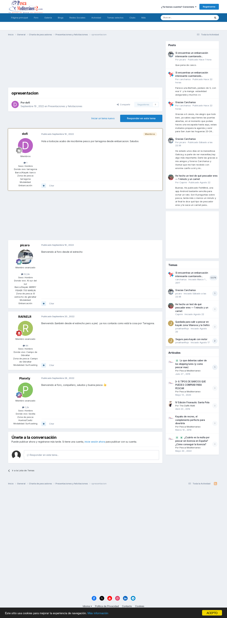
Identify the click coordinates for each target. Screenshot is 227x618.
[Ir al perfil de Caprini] (171, 177)
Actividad (96, 17)
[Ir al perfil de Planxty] (25, 390)
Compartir (124, 104)
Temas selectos (115, 17)
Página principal (19, 17)
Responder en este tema (141, 118)
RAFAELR (24, 316)
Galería (48, 17)
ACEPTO (212, 613)
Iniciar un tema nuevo (103, 118)
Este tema (202, 17)
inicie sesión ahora (95, 441)
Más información (98, 613)
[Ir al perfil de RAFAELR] (25, 328)
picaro (25, 245)
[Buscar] (215, 17)
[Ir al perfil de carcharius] (171, 74)
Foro (36, 17)
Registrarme (209, 6)
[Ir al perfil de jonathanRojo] (171, 323)
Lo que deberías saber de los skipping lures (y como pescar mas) (191, 364)
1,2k (26, 407)
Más (143, 17)
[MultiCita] (43, 185)
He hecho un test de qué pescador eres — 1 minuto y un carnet (191, 307)
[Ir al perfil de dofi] (15, 104)
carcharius (185, 79)
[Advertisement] (85, 64)
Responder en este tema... (44, 455)
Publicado (199, 59)
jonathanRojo (182, 328)
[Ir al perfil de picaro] (25, 256)
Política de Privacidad (107, 606)
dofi (27, 102)
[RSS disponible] (215, 483)
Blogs (60, 17)
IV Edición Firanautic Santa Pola (192, 402)
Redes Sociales (77, 17)
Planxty (24, 378)
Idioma (87, 606)
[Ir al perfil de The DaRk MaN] (171, 404)
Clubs (132, 17)
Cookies (139, 606)
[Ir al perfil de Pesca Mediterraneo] (171, 362)
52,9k (26, 274)
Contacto (127, 606)
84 (26, 345)
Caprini (183, 182)
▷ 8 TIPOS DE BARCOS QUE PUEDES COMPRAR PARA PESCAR (190, 385)
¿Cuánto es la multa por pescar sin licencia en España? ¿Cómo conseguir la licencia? (192, 441)
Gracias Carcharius (185, 102)
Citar (51, 185)
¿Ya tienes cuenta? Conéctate (178, 6)
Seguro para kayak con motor (191, 339)
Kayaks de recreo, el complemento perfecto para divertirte (190, 420)
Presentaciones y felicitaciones (65, 106)
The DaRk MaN (187, 405)
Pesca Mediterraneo (190, 370)
